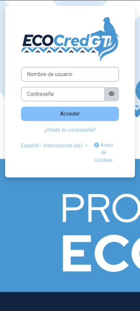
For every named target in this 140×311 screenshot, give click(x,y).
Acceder (70, 113)
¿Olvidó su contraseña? (70, 130)
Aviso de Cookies (103, 152)
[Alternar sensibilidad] (111, 94)
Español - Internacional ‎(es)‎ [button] (52, 145)
